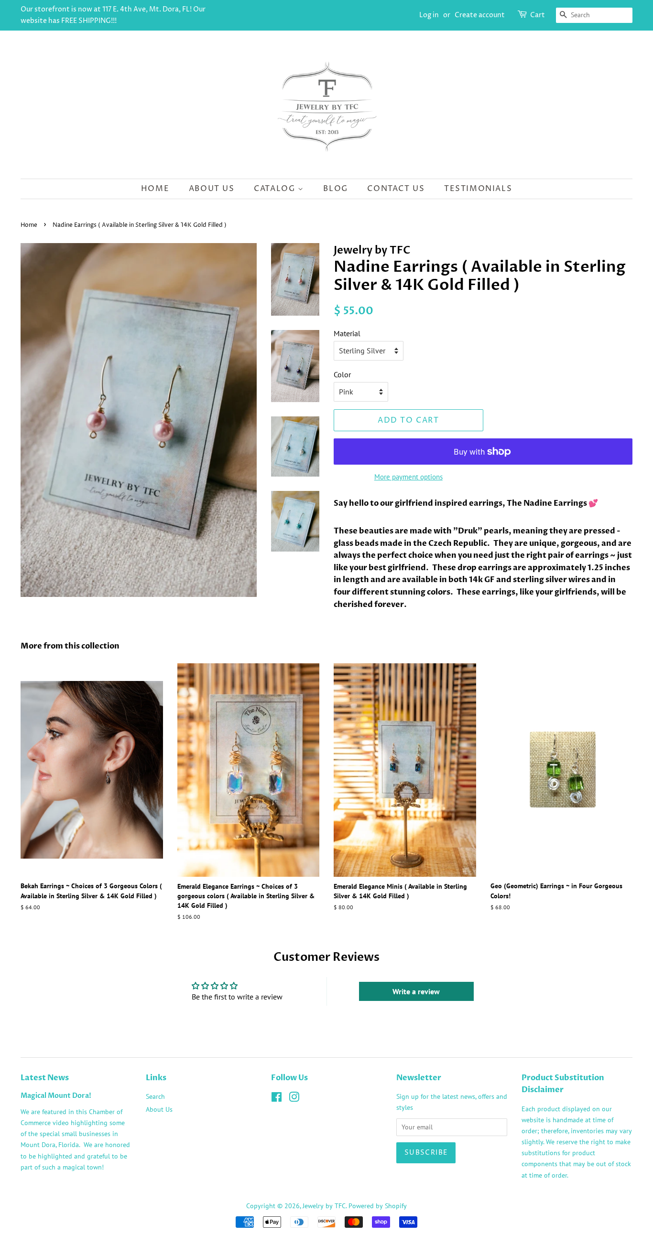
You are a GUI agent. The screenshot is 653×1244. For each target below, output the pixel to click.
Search (155, 1096)
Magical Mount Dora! (56, 1096)
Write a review (416, 991)
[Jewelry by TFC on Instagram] (294, 1099)
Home (155, 188)
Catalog (276, 188)
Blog (335, 188)
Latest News (45, 1078)
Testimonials (478, 188)
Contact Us (395, 188)
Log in (429, 15)
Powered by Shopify (377, 1205)
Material (347, 333)
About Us (212, 188)
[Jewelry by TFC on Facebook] (276, 1099)
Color (342, 374)
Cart (537, 15)
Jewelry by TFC (324, 1205)
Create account (480, 15)
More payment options (408, 476)
